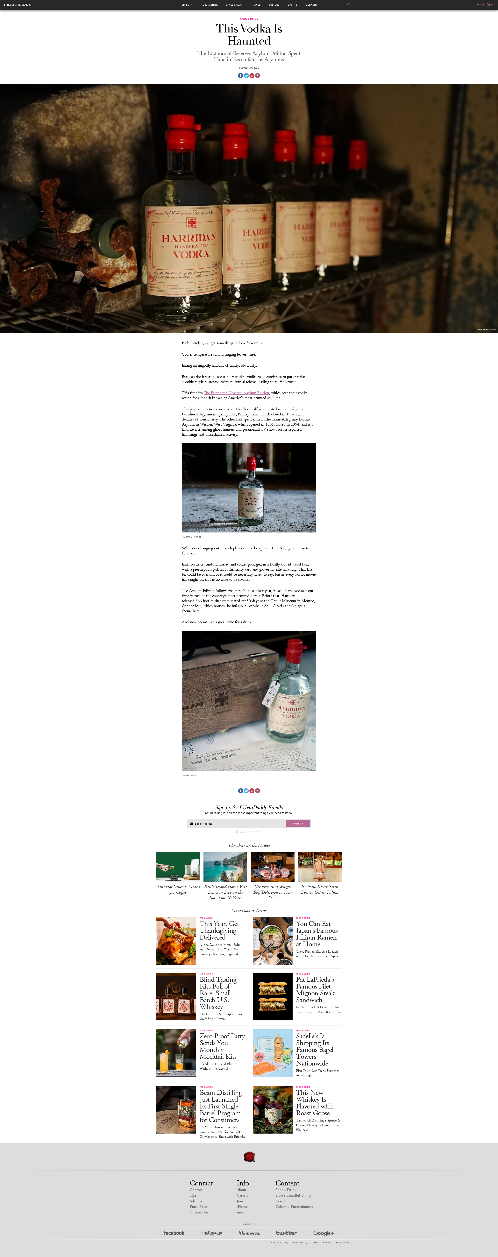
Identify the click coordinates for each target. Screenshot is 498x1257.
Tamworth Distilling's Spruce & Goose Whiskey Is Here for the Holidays (318, 1125)
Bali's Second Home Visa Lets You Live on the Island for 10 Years (225, 892)
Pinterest (249, 1234)
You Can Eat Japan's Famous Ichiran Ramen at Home (317, 934)
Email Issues (199, 1206)
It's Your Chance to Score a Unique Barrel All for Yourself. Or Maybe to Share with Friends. (222, 1132)
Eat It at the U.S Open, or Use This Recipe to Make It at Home (318, 1009)
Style (234, 4)
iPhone (242, 1206)
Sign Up (479, 5)
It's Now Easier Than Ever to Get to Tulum (319, 889)
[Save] (257, 75)
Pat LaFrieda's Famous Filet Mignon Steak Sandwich (315, 990)
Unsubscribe (199, 1212)
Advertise (196, 1201)
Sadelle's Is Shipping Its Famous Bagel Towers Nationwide (314, 1049)
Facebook (174, 1234)
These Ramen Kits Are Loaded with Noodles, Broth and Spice (317, 954)
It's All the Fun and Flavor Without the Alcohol (218, 1066)
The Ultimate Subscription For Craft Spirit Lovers (221, 1016)
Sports (292, 4)
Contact (196, 1189)
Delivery (311, 4)
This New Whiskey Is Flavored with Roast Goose (314, 1103)
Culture (274, 4)
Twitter (286, 1234)
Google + (323, 1234)
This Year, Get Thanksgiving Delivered (219, 930)
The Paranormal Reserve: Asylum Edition (236, 393)
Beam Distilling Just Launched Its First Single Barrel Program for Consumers (221, 1106)
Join (240, 1201)
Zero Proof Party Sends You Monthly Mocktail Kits (222, 1046)
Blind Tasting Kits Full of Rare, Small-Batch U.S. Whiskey (218, 993)
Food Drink (210, 4)
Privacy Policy (342, 1242)
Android (243, 1212)
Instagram (212, 1234)
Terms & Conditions (321, 1242)
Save (251, 75)
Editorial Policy (300, 1242)
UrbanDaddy (17, 5)
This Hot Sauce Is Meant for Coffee (178, 889)
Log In (490, 5)
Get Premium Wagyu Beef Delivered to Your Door (272, 892)
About (241, 1189)
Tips (193, 1195)
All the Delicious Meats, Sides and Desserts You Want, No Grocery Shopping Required (220, 949)
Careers (242, 1195)
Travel (255, 4)
